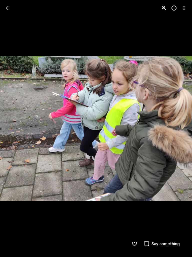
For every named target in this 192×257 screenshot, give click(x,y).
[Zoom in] (164, 8)
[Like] (135, 244)
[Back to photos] (8, 8)
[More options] (184, 8)
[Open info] (174, 8)
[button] (178, 128)
